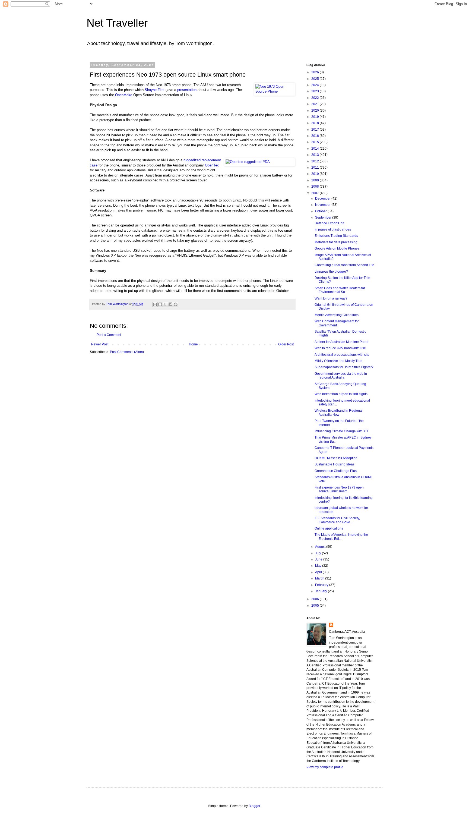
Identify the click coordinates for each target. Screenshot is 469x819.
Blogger (254, 806)
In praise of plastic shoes (333, 229)
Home (193, 344)
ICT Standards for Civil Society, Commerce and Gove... (337, 520)
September (323, 217)
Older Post (286, 344)
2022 (315, 98)
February (322, 585)
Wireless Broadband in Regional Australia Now (339, 412)
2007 (315, 193)
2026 (315, 72)
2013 (315, 155)
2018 (315, 123)
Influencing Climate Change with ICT (342, 431)
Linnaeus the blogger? (331, 271)
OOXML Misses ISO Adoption (336, 458)
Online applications (329, 528)
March (320, 578)
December (323, 198)
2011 (315, 167)
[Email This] (155, 304)
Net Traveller (117, 23)
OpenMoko (123, 95)
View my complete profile (324, 767)
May (318, 566)
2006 (315, 599)
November (323, 205)
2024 (315, 85)
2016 (315, 136)
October (321, 211)
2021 (315, 104)
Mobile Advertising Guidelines (337, 315)
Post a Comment (109, 335)
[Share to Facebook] (170, 304)
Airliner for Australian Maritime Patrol (341, 342)
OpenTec (212, 165)
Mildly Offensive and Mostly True (338, 361)
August (320, 547)
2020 (315, 110)
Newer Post (99, 344)
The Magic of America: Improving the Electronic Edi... (341, 536)
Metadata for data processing (336, 242)
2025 (315, 79)
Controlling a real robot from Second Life (344, 265)
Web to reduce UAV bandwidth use (340, 348)
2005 (315, 605)
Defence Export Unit (329, 223)
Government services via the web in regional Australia (341, 375)
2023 (315, 91)
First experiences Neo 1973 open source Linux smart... (339, 489)
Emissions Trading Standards (336, 236)
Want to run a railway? (331, 298)
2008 (315, 186)
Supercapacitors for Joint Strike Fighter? (344, 367)
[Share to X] (165, 304)
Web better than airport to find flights (341, 394)
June (319, 559)
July (318, 553)
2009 (315, 180)
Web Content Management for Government (337, 323)
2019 (315, 117)
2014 (315, 148)
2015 (315, 142)
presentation (187, 90)
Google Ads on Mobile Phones (337, 248)
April (319, 572)
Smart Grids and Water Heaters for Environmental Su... (340, 290)
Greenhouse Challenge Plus (336, 471)
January (321, 591)
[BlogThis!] (160, 304)
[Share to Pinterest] (175, 304)
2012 (315, 161)
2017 (315, 129)
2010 (315, 174)
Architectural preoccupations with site (342, 355)
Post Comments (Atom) (127, 352)
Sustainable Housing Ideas (334, 464)
